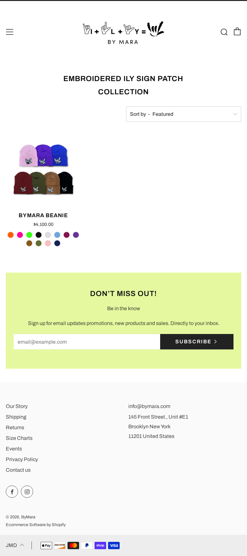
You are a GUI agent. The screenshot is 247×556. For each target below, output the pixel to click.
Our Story (17, 406)
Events (14, 448)
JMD (11, 545)
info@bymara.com (149, 406)
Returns (15, 427)
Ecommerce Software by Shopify (36, 525)
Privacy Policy (22, 459)
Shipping (16, 417)
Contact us (18, 470)
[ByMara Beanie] (43, 169)
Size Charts (19, 438)
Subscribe (193, 341)
